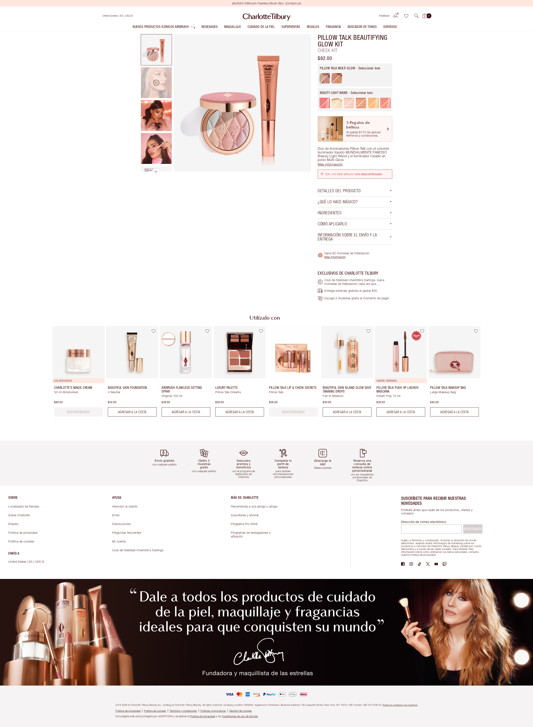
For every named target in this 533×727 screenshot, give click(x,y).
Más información (335, 257)
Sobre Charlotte (19, 515)
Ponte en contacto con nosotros (399, 704)
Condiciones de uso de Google (240, 716)
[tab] (156, 49)
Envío (116, 515)
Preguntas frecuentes (126, 532)
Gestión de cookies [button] (240, 710)
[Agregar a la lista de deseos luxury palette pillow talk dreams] (261, 331)
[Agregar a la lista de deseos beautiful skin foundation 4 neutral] (153, 331)
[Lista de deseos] (406, 16)
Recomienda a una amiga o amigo (254, 506)
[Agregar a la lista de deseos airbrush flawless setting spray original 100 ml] (207, 331)
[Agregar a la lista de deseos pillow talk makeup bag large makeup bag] (476, 331)
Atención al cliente (124, 506)
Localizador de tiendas (23, 506)
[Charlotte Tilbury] (267, 15)
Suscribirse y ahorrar (245, 515)
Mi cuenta (119, 541)
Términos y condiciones (183, 710)
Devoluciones (121, 524)
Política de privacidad (22, 532)
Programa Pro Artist (244, 524)
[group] (75, 373)
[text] (78, 412)
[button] (417, 16)
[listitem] (164, 27)
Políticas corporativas (213, 710)
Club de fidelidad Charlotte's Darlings (137, 550)
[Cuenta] (396, 16)
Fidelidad (384, 15)
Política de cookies (21, 541)
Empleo (13, 524)
